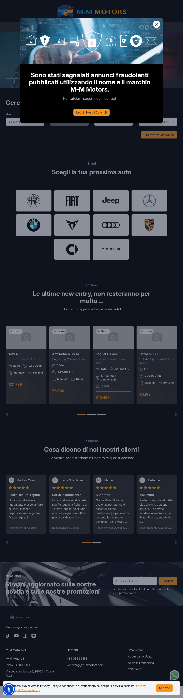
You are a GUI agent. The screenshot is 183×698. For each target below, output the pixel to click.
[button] (9, 689)
